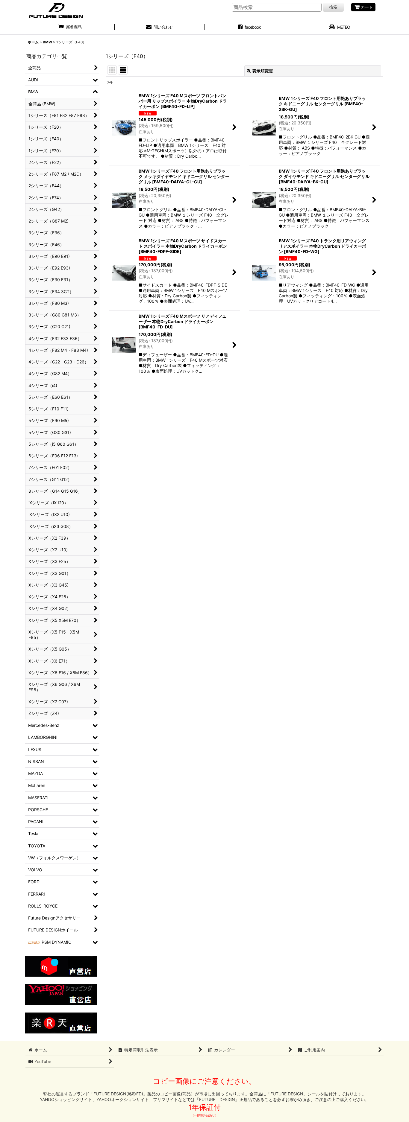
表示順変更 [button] (262, 70)
